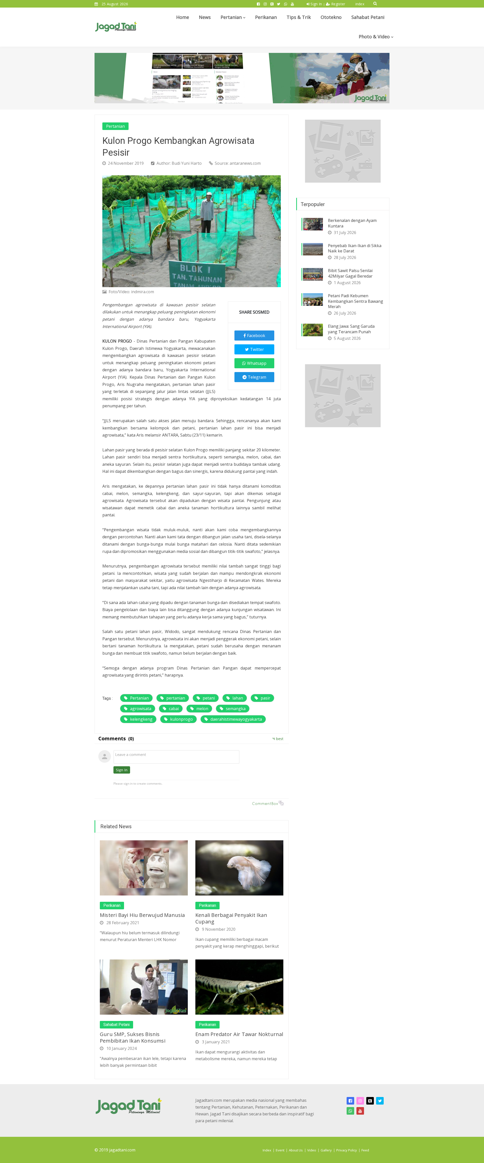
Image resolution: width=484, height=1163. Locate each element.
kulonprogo (181, 719)
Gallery (326, 1150)
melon (202, 708)
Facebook (256, 335)
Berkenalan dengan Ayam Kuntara (352, 223)
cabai (174, 708)
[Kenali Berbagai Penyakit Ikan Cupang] (239, 867)
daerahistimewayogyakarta (236, 719)
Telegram (257, 377)
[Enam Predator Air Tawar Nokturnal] (239, 986)
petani (209, 698)
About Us (296, 1150)
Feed (365, 1150)
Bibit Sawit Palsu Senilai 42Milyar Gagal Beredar (350, 273)
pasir (265, 698)
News (205, 17)
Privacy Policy (346, 1150)
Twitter (257, 349)
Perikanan (266, 17)
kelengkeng (141, 719)
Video (311, 1150)
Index (267, 1150)
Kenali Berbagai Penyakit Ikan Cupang (231, 918)
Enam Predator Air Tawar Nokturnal (239, 1034)
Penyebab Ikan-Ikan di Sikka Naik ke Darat (354, 248)
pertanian (175, 698)
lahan (237, 698)
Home (182, 17)
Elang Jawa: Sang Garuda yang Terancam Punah (351, 329)
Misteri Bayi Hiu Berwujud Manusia (142, 915)
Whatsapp (256, 363)
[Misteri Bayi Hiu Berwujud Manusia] (144, 867)
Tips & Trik (299, 17)
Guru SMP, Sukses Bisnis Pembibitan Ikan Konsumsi (132, 1037)
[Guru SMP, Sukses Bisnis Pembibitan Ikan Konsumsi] (144, 986)
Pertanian (231, 17)
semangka (236, 708)
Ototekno (331, 17)
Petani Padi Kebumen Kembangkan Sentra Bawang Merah (355, 301)
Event (280, 1150)
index (360, 4)
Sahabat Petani (367, 17)
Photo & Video (374, 37)
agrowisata (140, 708)
